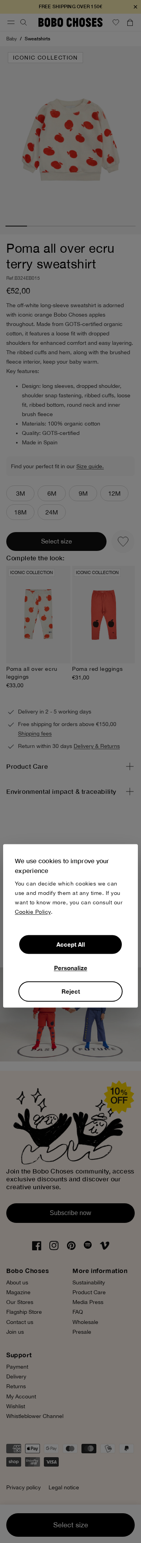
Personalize (70, 967)
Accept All (70, 944)
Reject (70, 991)
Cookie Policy (33, 912)
